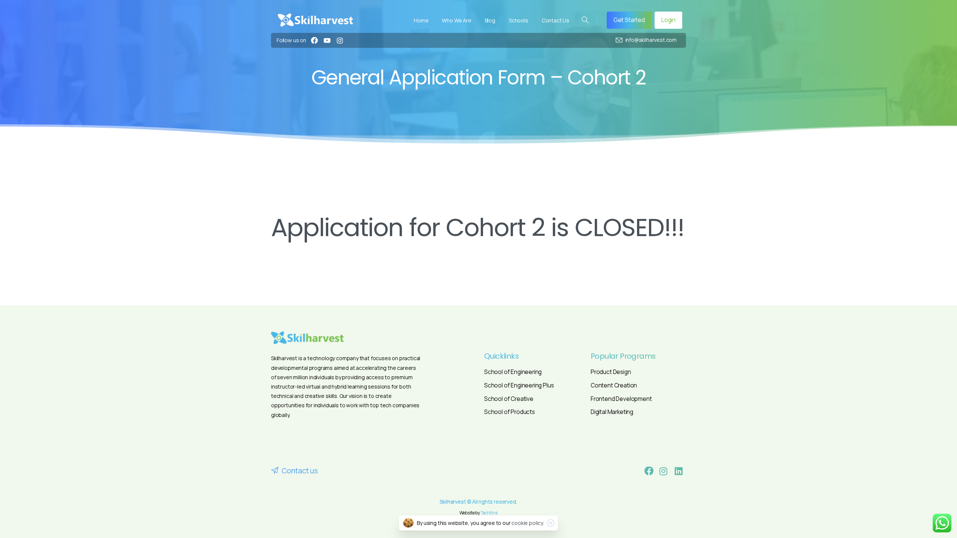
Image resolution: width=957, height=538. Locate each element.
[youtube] (327, 40)
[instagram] (339, 40)
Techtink (489, 513)
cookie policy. (527, 522)
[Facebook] (314, 40)
